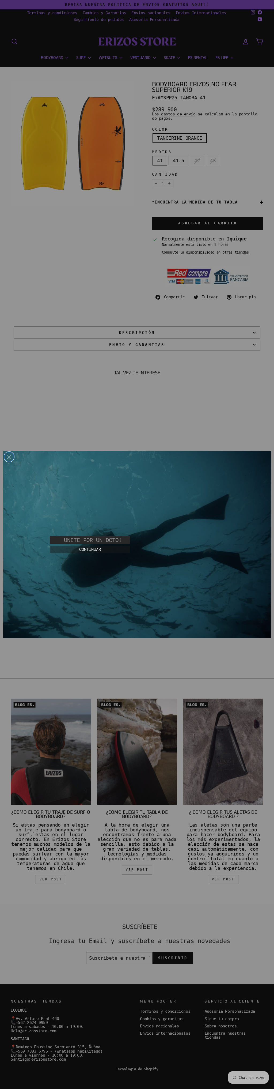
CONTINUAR (90, 549)
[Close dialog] (9, 457)
